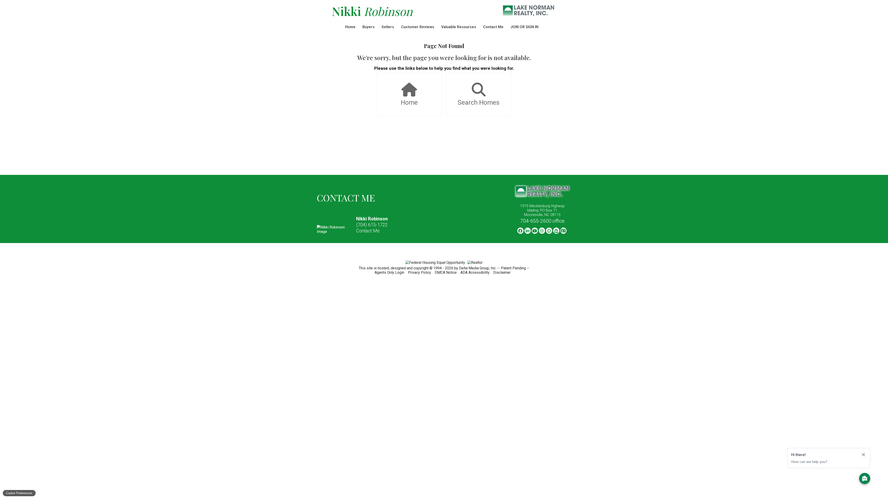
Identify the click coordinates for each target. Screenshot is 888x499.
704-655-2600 (542, 221)
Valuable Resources (458, 27)
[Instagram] (542, 231)
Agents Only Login (389, 272)
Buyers (368, 27)
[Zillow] (556, 231)
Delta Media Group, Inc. (477, 268)
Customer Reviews (417, 27)
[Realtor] (475, 262)
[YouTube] (535, 231)
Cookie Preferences (19, 493)
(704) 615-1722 (372, 225)
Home (350, 27)
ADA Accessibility (475, 272)
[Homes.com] (549, 231)
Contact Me (493, 27)
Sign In (532, 27)
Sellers (388, 27)
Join (514, 27)
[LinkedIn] (527, 231)
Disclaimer (502, 272)
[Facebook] (520, 231)
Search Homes (479, 102)
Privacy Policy (419, 272)
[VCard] (563, 231)
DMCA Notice (446, 272)
